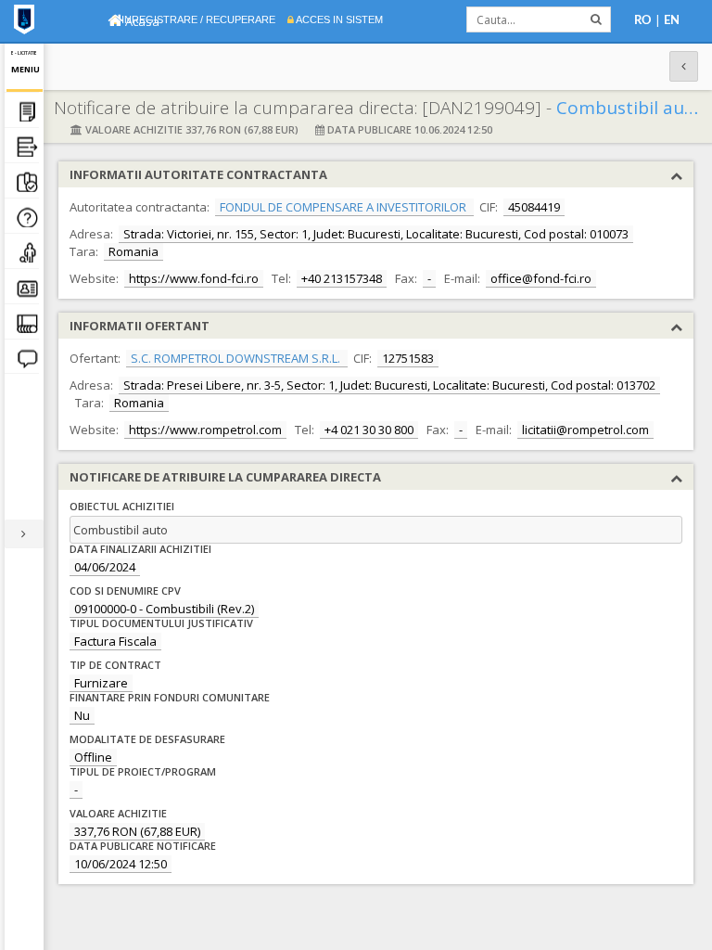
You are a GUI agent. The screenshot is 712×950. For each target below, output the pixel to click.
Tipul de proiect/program (143, 771)
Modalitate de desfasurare (147, 739)
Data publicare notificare (143, 846)
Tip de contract (115, 665)
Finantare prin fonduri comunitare (170, 697)
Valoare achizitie (118, 813)
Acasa (140, 21)
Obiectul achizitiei (122, 506)
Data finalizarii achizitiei (140, 549)
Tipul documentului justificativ (161, 623)
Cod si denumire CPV (125, 590)
